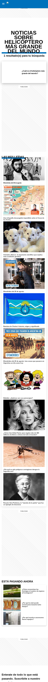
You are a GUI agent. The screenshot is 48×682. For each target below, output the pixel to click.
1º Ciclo (35, 25)
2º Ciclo (35, 40)
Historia (35, 12)
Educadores (35, 22)
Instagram (44, 4)
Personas (35, 15)
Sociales (35, 27)
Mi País (35, 4)
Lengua (35, 32)
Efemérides (35, 38)
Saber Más (35, 7)
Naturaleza (35, 9)
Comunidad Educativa (35, 18)
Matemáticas (35, 35)
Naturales (35, 30)
